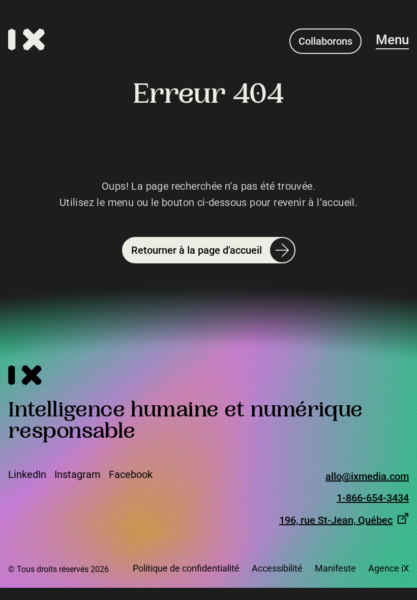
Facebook (131, 474)
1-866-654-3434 (373, 498)
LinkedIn (27, 474)
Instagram (77, 474)
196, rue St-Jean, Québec (336, 520)
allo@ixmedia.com (367, 476)
